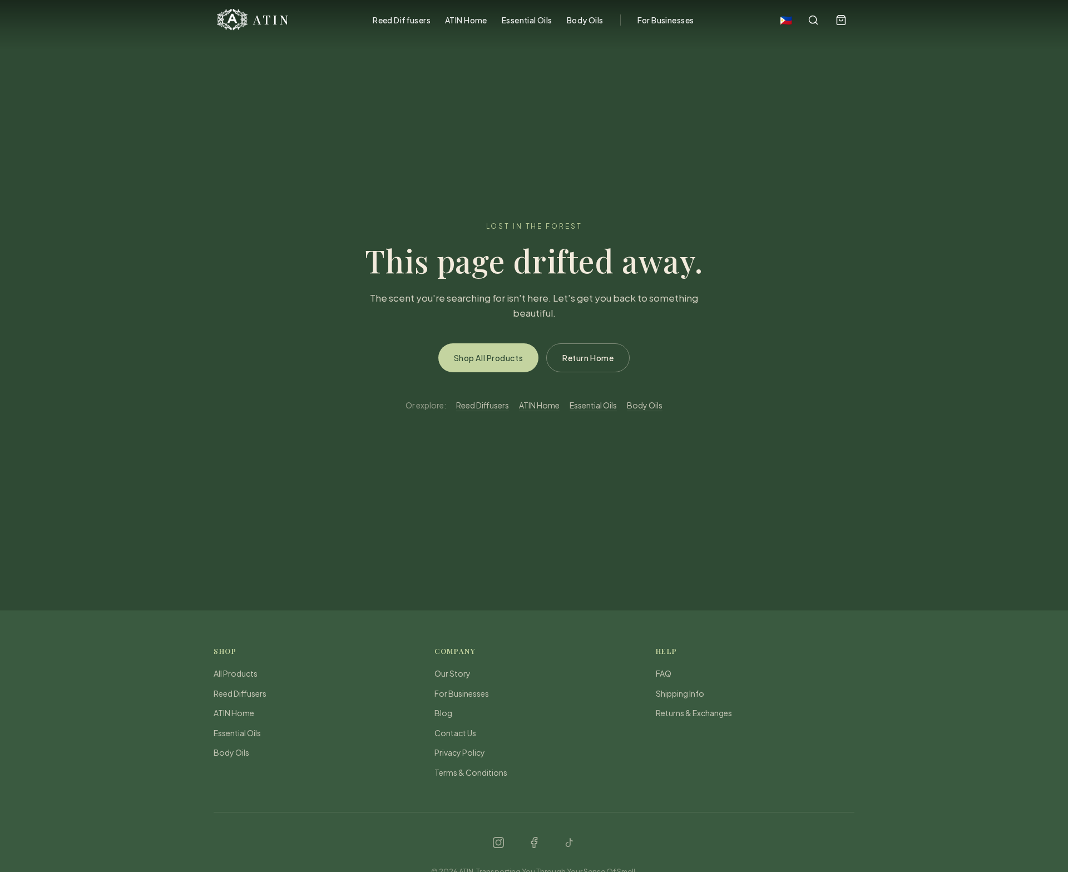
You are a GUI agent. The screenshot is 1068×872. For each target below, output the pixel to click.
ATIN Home (466, 20)
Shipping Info (680, 693)
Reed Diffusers (402, 20)
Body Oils (585, 20)
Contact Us (455, 733)
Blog (443, 713)
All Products (236, 673)
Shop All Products (488, 358)
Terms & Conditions (470, 772)
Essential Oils (527, 20)
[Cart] (841, 20)
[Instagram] (498, 842)
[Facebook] (534, 842)
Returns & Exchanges (694, 713)
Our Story (452, 673)
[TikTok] (569, 842)
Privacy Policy (459, 752)
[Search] (813, 20)
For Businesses (665, 20)
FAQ (663, 673)
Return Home (588, 358)
